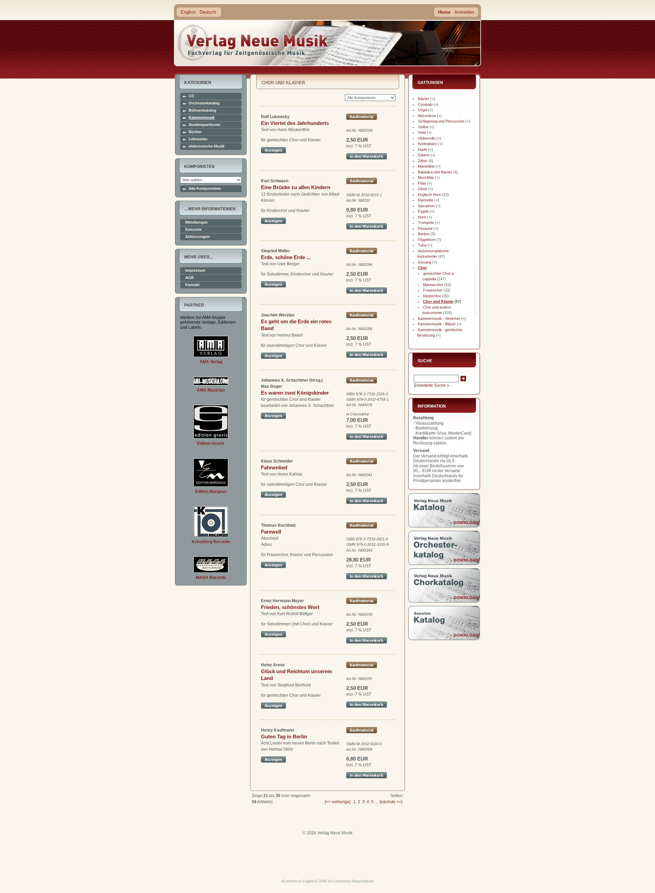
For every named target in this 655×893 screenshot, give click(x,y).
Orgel (422, 110)
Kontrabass (427, 144)
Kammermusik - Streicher (439, 318)
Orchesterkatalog (204, 103)
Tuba (422, 245)
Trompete (426, 223)
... (376, 801)
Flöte (422, 183)
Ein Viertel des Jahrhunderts (295, 123)
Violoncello (426, 138)
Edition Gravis (210, 443)
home (253, 42)
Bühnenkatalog (202, 110)
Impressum (195, 270)
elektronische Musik (206, 146)
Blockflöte (426, 177)
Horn (422, 217)
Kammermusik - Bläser (437, 324)
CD (191, 96)
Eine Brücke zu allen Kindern (295, 187)
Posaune (425, 228)
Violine (423, 127)
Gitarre (424, 155)
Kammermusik (202, 117)
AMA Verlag (211, 361)
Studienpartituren (204, 125)
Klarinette (425, 200)
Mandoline (426, 166)
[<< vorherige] (337, 801)
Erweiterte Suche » (431, 385)
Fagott (423, 211)
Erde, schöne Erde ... (285, 257)
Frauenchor (432, 290)
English (188, 12)
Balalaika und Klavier (435, 172)
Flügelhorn (426, 240)
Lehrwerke (198, 139)
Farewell (271, 532)
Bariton (424, 234)
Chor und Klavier (438, 301)
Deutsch (208, 12)
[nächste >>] (391, 801)
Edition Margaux (211, 491)
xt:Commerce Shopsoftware (351, 881)
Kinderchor (432, 296)
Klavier (423, 99)
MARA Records (211, 577)
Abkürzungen (197, 237)
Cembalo (425, 104)
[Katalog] (444, 526)
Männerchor (433, 285)
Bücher (195, 132)
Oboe (422, 189)
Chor (422, 268)
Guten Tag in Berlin (284, 736)
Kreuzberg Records (211, 541)
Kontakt (192, 285)
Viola (422, 132)
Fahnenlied (274, 467)
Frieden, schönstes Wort (290, 607)
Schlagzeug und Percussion (441, 121)
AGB (189, 278)
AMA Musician (211, 390)
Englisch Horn (429, 195)
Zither (422, 161)
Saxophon (426, 206)
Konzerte (193, 229)
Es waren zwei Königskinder (295, 393)
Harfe (422, 149)
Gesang (424, 262)
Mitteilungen (196, 222)
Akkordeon (427, 116)
